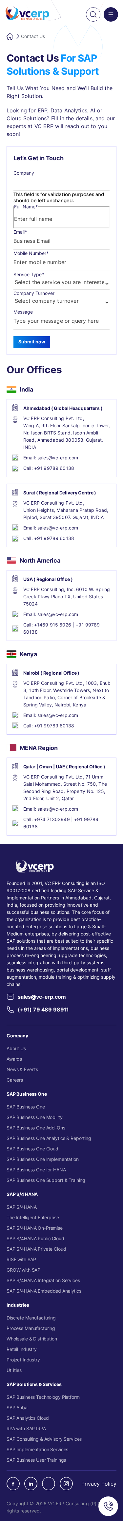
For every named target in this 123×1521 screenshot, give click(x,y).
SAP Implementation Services (37, 1449)
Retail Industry (22, 1349)
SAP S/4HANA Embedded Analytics (44, 1291)
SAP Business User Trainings (36, 1460)
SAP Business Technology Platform (43, 1397)
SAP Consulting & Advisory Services (44, 1439)
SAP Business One (26, 1107)
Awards (14, 1059)
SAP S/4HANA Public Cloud (35, 1238)
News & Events (22, 1069)
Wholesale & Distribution (32, 1339)
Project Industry (23, 1360)
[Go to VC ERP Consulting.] (10, 36)
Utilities (14, 1370)
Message (23, 312)
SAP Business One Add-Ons (36, 1128)
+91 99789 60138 (54, 468)
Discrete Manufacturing (31, 1318)
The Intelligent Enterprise (33, 1217)
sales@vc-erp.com (57, 457)
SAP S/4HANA (21, 1207)
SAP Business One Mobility (35, 1117)
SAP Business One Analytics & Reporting (49, 1138)
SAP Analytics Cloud (28, 1418)
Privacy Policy (98, 1483)
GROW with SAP (23, 1270)
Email (20, 232)
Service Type (28, 274)
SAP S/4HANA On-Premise (35, 1228)
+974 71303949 (52, 819)
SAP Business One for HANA (36, 1169)
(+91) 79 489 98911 (43, 1009)
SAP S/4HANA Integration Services (43, 1280)
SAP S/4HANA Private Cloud (36, 1249)
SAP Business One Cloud (32, 1149)
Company (23, 173)
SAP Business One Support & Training (46, 1180)
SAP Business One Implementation (43, 1159)
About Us (16, 1048)
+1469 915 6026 (52, 625)
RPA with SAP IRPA (26, 1428)
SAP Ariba (17, 1407)
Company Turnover (33, 293)
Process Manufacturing (31, 1328)
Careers (15, 1080)
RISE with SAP (21, 1259)
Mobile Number (31, 253)
